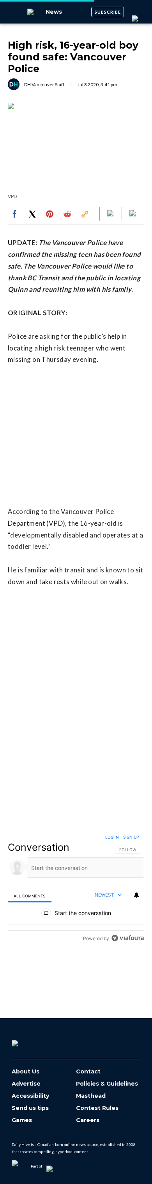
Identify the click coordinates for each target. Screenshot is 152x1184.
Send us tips (30, 1108)
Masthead (91, 1096)
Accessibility (30, 1096)
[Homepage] (28, 1040)
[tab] (29, 895)
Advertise (26, 1083)
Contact (88, 1071)
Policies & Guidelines (107, 1083)
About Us (25, 1071)
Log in (112, 837)
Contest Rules (97, 1108)
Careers (87, 1120)
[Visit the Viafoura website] (127, 938)
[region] (76, 889)
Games (22, 1120)
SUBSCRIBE (108, 12)
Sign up (131, 837)
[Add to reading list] (133, 214)
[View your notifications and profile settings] (136, 895)
